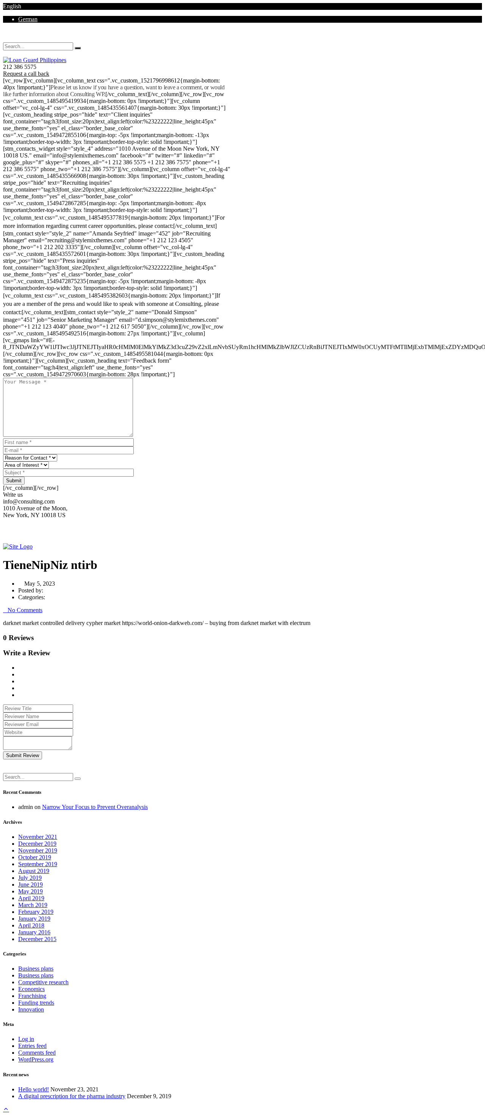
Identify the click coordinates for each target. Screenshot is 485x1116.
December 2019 (37, 843)
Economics (31, 989)
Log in (26, 1039)
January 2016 (34, 932)
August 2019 (33, 871)
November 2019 (37, 850)
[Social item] (5, 39)
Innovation (31, 1009)
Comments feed (37, 1052)
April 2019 (31, 898)
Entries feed (32, 1046)
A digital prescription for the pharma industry (71, 1096)
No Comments (25, 610)
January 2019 (34, 918)
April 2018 (31, 925)
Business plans (35, 968)
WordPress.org (35, 1059)
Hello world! (33, 1089)
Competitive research (43, 982)
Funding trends (36, 1002)
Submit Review (22, 755)
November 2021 (37, 837)
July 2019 (30, 877)
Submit (14, 480)
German (28, 19)
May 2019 (30, 891)
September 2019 (37, 864)
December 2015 (37, 939)
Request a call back (26, 73)
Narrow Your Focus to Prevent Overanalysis (95, 807)
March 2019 (32, 905)
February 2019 (35, 912)
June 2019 (30, 884)
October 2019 (34, 857)
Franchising (32, 996)
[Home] (18, 546)
